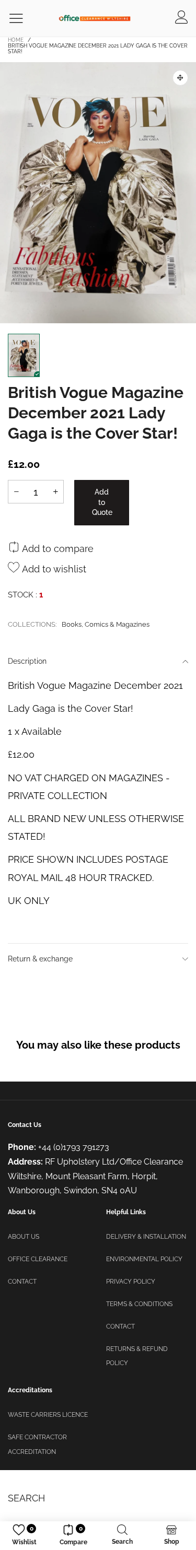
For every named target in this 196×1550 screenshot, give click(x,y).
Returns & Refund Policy (137, 1356)
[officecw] (94, 18)
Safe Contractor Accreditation (37, 1444)
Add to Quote (102, 502)
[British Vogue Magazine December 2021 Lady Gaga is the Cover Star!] (98, 192)
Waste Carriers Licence (48, 1414)
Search (26, 1498)
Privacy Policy (130, 1281)
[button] (16, 491)
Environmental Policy (144, 1259)
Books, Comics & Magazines (105, 624)
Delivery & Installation (146, 1236)
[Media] (180, 78)
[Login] (181, 18)
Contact (22, 1281)
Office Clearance (37, 1259)
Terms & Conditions (139, 1304)
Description (27, 661)
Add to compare (56, 548)
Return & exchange (40, 959)
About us (23, 1236)
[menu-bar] (23, 18)
